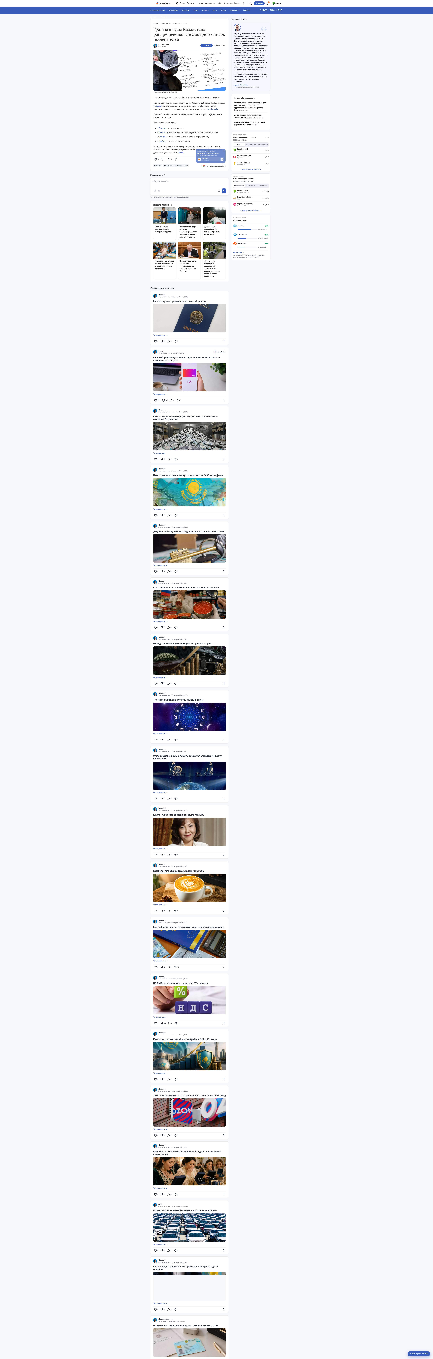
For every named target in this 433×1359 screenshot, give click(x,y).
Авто (215, 10)
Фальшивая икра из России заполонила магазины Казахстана (186, 587)
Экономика (173, 10)
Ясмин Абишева (163, 44)
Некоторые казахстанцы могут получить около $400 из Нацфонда (188, 475)
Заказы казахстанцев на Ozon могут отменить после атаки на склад (189, 1095)
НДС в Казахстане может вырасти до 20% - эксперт (180, 983)
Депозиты (191, 3)
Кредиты (205, 10)
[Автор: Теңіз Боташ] (155, 352)
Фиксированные (263, 144)
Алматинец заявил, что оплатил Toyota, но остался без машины (249, 116)
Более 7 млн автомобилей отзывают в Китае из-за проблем (185, 1210)
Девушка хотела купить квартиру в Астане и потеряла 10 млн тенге (188, 531)
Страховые (228, 3)
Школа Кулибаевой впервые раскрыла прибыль (178, 814)
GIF (159, 191)
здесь (181, 152)
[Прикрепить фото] (154, 191)
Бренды (153, 17)
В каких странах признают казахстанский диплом (179, 301)
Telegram (157, 106)
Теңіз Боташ (162, 353)
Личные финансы (157, 10)
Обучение (178, 165)
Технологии (235, 10)
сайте (163, 137)
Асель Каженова (164, 297)
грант (186, 165)
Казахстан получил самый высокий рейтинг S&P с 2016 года (185, 1039)
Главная (156, 23)
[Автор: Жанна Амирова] (155, 922)
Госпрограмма (239, 185)
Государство (166, 23)
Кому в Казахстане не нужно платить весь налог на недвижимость (188, 927)
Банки (182, 3)
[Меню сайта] (152, 3)
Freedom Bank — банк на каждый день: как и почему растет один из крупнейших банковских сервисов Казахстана (250, 106)
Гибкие (239, 144)
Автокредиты (210, 3)
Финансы (185, 10)
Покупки (163, 17)
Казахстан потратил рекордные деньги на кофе (178, 871)
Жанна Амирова (164, 923)
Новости (237, 3)
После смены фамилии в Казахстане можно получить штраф (185, 1325)
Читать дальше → (160, 335)
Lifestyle (246, 10)
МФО (219, 3)
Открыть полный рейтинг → (250, 169)
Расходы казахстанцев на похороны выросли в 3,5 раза (182, 643)
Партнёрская (263, 185)
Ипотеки (200, 3)
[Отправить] (224, 190)
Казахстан (157, 165)
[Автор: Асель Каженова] (155, 296)
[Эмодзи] (219, 191)
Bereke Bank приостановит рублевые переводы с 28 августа (249, 123)
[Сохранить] (223, 341)
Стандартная (251, 185)
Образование (168, 165)
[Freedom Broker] (276, 3)
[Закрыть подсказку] (224, 151)
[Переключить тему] (244, 3)
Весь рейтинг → (238, 252)
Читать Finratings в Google (215, 166)
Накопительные (251, 144)
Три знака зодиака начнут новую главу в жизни (178, 699)
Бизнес (223, 10)
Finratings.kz (212, 109)
